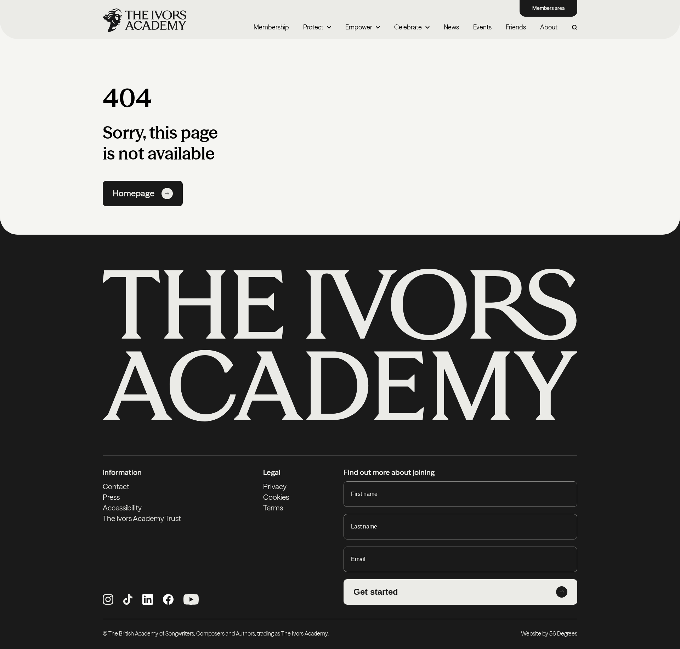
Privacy (275, 486)
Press (111, 497)
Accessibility (122, 507)
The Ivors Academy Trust (142, 518)
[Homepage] (144, 20)
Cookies (276, 497)
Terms (273, 507)
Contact (116, 486)
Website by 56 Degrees (549, 633)
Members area (548, 8)
